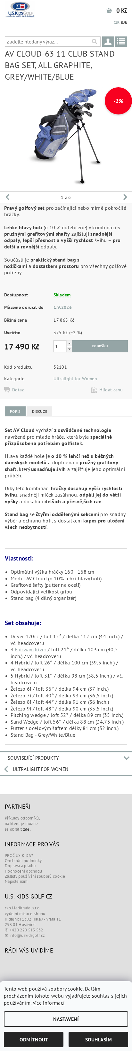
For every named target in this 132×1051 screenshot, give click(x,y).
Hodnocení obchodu (23, 871)
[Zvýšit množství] (69, 343)
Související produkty (33, 758)
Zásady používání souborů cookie (35, 876)
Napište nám (16, 881)
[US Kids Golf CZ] (20, 8)
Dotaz (18, 390)
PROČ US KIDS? (19, 855)
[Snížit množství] (69, 349)
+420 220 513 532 (26, 930)
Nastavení (66, 1019)
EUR (124, 22)
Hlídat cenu (111, 390)
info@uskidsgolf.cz (27, 935)
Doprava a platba (20, 865)
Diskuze (39, 411)
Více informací (48, 1003)
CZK (117, 22)
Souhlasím (98, 1039)
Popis (15, 411)
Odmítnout (34, 1039)
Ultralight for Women (75, 378)
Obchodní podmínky (23, 860)
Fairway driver (30, 649)
